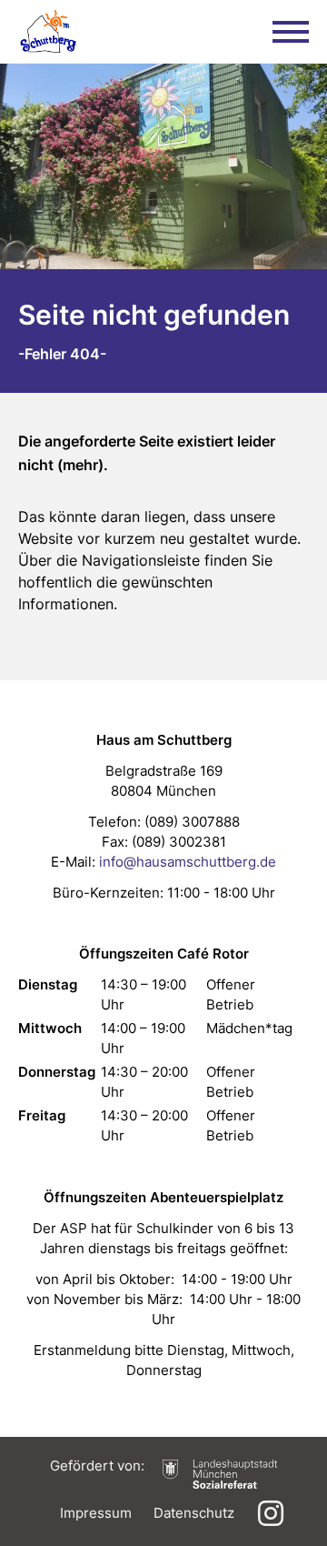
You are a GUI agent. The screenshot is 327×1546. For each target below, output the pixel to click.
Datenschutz (194, 1512)
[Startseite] (48, 32)
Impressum (96, 1512)
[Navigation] (290, 32)
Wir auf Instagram (270, 1513)
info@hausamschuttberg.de (187, 861)
